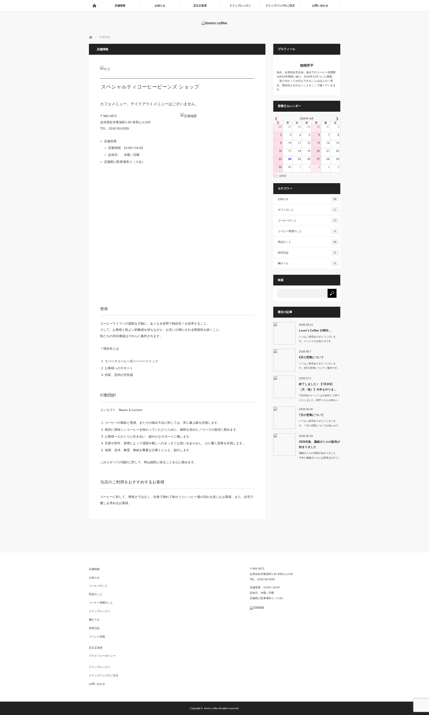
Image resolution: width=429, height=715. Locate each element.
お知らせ (160, 5)
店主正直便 (200, 5)
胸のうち (307, 263)
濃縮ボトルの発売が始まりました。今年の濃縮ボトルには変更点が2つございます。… (319, 458)
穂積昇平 (306, 65)
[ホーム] (94, 5)
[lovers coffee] (214, 23)
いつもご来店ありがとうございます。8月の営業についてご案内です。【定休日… (319, 368)
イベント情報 (97, 636)
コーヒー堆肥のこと (307, 231)
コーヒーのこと (307, 220)
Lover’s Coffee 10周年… (315, 330)
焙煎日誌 (307, 252)
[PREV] (277, 118)
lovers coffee (211, 708)
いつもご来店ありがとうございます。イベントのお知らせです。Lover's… (317, 341)
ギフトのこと (307, 209)
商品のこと (307, 241)
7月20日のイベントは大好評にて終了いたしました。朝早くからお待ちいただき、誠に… (319, 400)
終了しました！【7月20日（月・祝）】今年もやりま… (318, 386)
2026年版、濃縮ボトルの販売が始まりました (319, 444)
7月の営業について (311, 415)
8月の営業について (311, 357)
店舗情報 (120, 5)
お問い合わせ (320, 5)
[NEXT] (336, 118)
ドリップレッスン (240, 5)
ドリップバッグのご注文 (280, 5)
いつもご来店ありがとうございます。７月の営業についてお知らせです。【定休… (318, 425)
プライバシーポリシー (102, 655)
